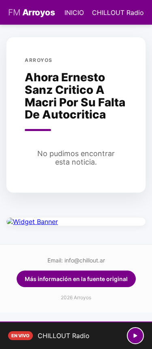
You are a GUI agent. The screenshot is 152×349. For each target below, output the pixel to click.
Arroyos (31, 12)
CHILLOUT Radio (118, 12)
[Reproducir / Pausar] (135, 335)
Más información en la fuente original (76, 278)
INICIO (74, 12)
